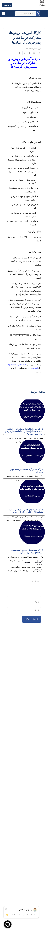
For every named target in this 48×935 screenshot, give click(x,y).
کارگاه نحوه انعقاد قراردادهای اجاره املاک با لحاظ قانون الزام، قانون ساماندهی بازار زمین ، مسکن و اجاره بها (24, 431)
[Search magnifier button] (38, 13)
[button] (6, 13)
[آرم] (42, 5)
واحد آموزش (33, 368)
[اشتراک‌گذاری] (38, 53)
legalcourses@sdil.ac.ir (17, 364)
